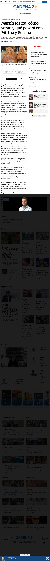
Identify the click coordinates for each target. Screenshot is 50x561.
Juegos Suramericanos (37, 50)
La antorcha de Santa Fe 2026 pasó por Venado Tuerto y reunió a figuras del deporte (38, 54)
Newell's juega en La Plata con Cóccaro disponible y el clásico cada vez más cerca (38, 63)
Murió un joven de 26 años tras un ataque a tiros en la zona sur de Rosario (39, 81)
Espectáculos (5, 19)
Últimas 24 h (34, 1)
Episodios (36, 98)
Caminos (9, 1)
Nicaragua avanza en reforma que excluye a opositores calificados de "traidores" (39, 72)
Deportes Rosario (36, 59)
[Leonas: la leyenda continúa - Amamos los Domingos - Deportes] (31, 97)
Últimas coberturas (27, 1)
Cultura (34, 86)
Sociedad (34, 77)
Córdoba (27, 9)
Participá (44, 1)
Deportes (5, 1)
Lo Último (16, 9)
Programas (19, 1)
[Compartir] (21, 79)
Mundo (34, 68)
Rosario (33, 9)
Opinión (14, 1)
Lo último (38, 47)
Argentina (21, 9)
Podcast (34, 116)
